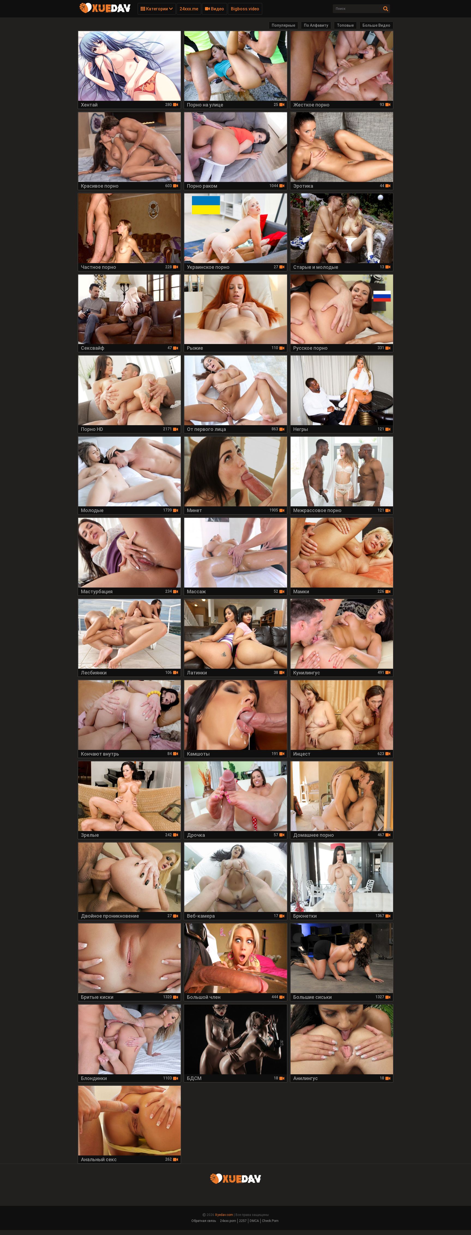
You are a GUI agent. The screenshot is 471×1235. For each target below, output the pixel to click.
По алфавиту (316, 25)
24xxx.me (189, 8)
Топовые (345, 25)
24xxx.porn (228, 1221)
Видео (217, 8)
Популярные (283, 25)
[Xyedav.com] (105, 12)
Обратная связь (203, 1221)
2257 (243, 1221)
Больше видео (376, 25)
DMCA (254, 1221)
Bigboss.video (245, 8)
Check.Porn (270, 1221)
